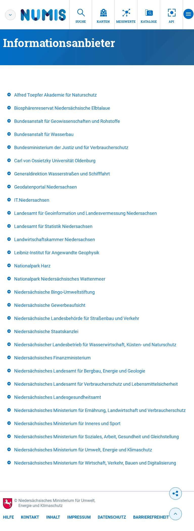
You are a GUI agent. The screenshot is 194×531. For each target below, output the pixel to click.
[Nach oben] (175, 514)
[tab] (97, 95)
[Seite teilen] (175, 493)
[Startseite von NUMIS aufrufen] (51, 15)
